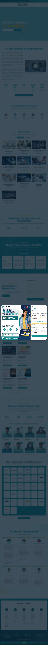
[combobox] (36, 327)
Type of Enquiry (34, 318)
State (32, 322)
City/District (42, 322)
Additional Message (34, 332)
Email (41, 312)
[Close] (45, 307)
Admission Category (35, 329)
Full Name (33, 312)
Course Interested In (43, 315)
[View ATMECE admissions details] (16, 322)
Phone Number (34, 315)
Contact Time (42, 329)
